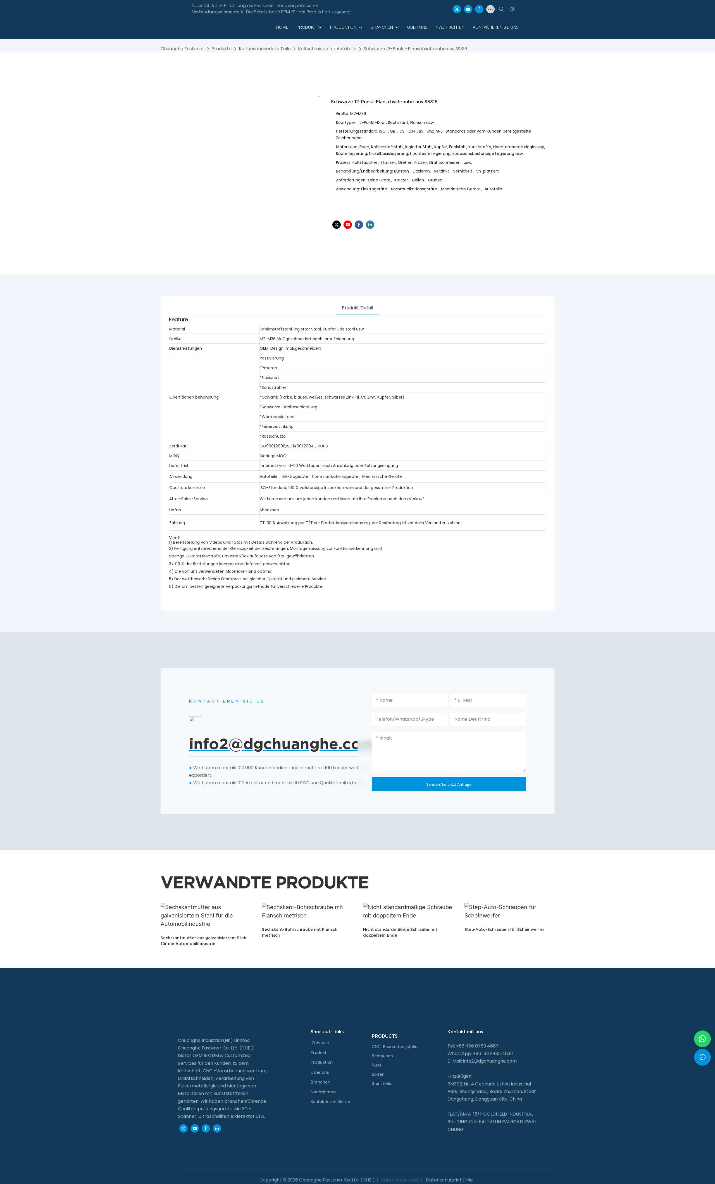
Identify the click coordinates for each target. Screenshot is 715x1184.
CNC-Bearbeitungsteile (395, 1046)
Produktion (322, 1062)
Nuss (377, 1065)
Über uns (320, 1072)
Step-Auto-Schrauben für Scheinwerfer (504, 929)
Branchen (320, 1082)
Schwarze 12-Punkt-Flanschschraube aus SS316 (415, 48)
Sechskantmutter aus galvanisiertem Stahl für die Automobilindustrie (204, 941)
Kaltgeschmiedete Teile (265, 48)
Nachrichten (323, 1092)
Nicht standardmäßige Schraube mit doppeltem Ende (400, 932)
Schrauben (382, 1056)
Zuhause (320, 1043)
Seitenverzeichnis (400, 1180)
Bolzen (378, 1074)
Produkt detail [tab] (357, 308)
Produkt (318, 1052)
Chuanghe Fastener (182, 48)
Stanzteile (381, 1083)
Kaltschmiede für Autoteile (327, 48)
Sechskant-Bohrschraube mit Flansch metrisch (299, 932)
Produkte (221, 48)
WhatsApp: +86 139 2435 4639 (480, 1053)
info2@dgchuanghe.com (490, 1061)
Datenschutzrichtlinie (449, 1180)
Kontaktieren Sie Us (330, 1101)
